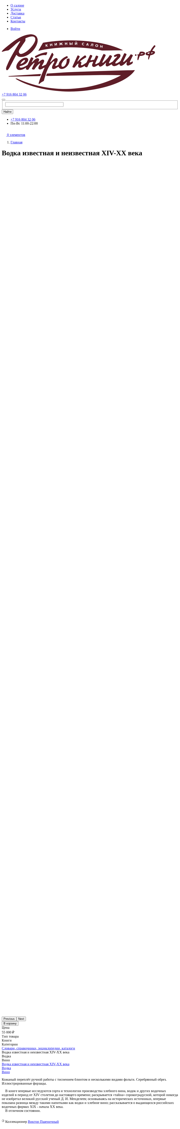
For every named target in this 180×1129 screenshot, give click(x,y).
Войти (15, 29)
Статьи (16, 17)
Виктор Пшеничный (43, 1122)
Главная (16, 142)
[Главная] (78, 90)
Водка (6, 1068)
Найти (7, 111)
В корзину (10, 1023)
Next (21, 1018)
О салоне (17, 5)
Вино (6, 1072)
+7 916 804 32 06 (14, 94)
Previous (9, 1018)
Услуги (16, 9)
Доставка (17, 13)
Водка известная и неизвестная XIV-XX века (35, 1064)
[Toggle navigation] (3, 99)
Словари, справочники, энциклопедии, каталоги (38, 1048)
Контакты (18, 21)
